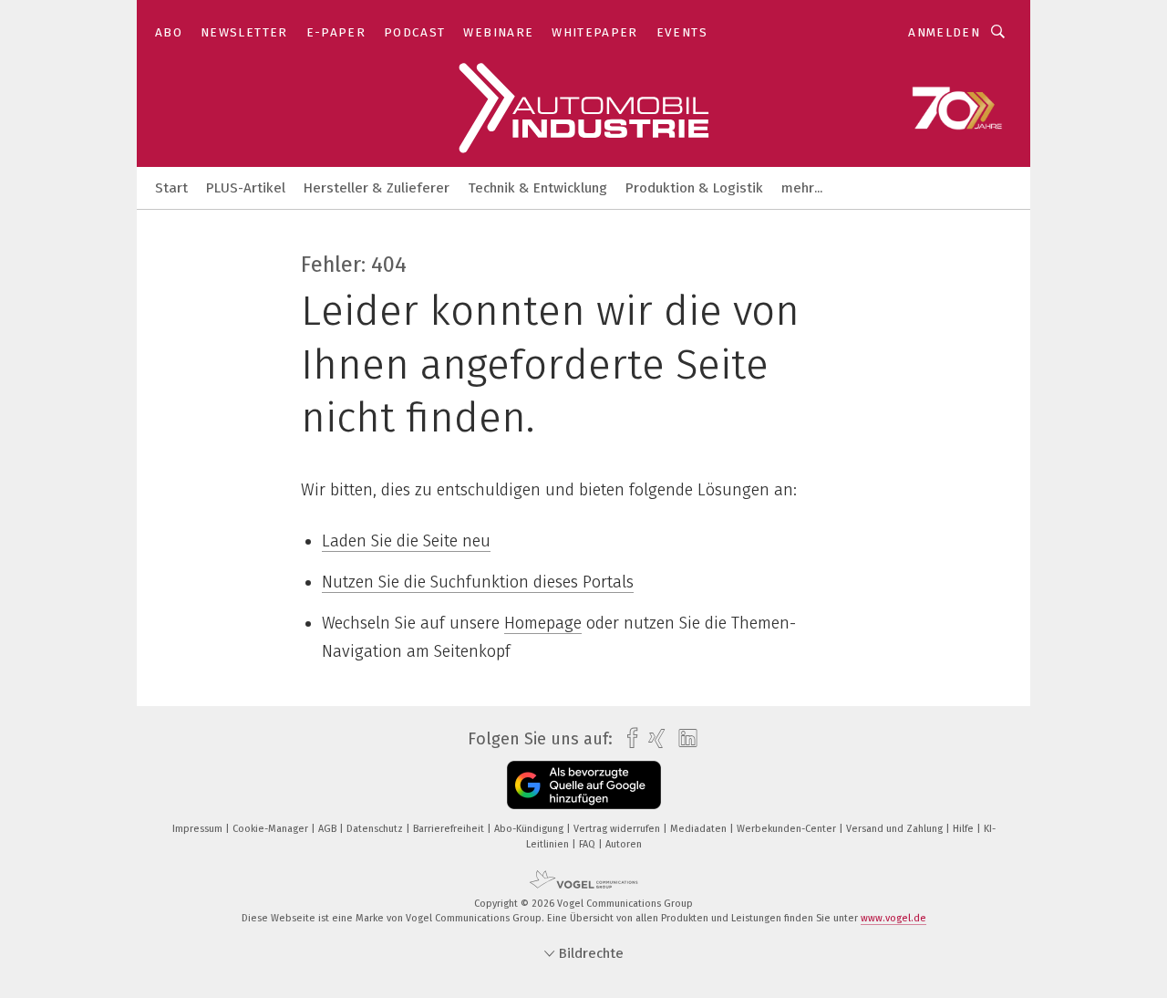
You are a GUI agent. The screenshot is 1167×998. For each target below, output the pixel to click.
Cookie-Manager (271, 829)
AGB (328, 829)
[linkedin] (683, 739)
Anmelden (944, 32)
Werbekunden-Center (788, 829)
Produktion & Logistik (694, 188)
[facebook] (627, 738)
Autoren (623, 844)
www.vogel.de (893, 918)
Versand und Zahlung (895, 829)
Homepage (543, 623)
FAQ (588, 844)
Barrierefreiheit (450, 829)
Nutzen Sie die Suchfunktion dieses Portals (478, 582)
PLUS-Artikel (245, 188)
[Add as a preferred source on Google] (584, 785)
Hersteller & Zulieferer (376, 188)
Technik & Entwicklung (537, 188)
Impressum (198, 829)
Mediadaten (699, 829)
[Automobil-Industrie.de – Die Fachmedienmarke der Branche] (171, 186)
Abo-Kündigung (530, 829)
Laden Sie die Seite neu (406, 541)
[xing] (652, 738)
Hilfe (964, 829)
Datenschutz (376, 829)
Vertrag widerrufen (618, 829)
